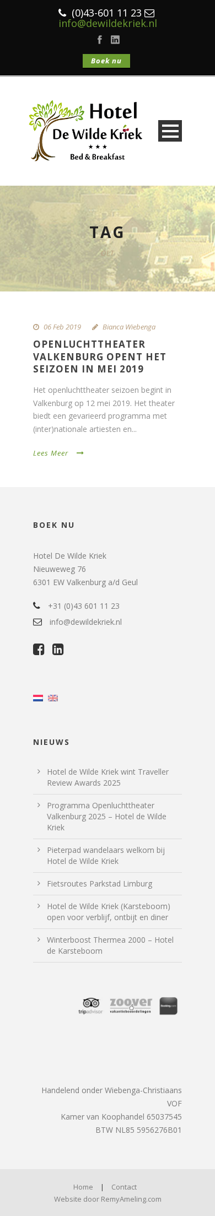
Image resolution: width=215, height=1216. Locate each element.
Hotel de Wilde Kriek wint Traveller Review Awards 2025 (108, 777)
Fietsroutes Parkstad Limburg (99, 883)
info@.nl (107, 23)
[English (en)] (53, 697)
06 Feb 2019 (62, 327)
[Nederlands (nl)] (38, 697)
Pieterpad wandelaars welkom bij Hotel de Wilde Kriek (106, 855)
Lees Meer (50, 453)
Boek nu (106, 61)
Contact (124, 1187)
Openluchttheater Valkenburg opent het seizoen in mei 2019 (99, 356)
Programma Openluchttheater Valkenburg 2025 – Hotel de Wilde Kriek (106, 816)
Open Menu (170, 131)
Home (83, 1187)
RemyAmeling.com (131, 1199)
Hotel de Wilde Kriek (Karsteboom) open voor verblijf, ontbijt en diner (108, 911)
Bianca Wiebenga (129, 327)
